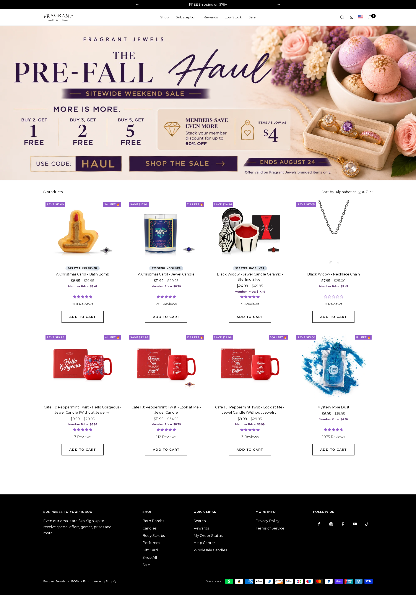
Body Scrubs (154, 536)
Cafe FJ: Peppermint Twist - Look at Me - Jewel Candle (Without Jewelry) (249, 410)
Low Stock (233, 17)
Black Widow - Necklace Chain (333, 274)
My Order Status (208, 536)
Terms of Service (270, 528)
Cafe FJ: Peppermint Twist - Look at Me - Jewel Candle (166, 410)
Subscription (186, 17)
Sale (252, 17)
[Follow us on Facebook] (319, 524)
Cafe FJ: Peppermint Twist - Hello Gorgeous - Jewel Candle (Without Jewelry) (83, 410)
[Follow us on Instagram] (331, 524)
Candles (149, 528)
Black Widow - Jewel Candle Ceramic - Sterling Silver (250, 277)
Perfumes (151, 543)
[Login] (351, 17)
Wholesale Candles (210, 550)
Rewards (210, 17)
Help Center (204, 543)
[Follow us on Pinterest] (343, 524)
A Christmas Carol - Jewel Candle (166, 274)
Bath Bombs (153, 521)
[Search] (342, 17)
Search (200, 521)
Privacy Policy (268, 521)
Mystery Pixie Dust (333, 407)
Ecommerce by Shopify (99, 581)
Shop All (150, 557)
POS (74, 581)
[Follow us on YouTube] (355, 524)
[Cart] (370, 17)
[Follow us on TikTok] (367, 524)
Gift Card (150, 550)
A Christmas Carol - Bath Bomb (82, 274)
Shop (164, 17)
